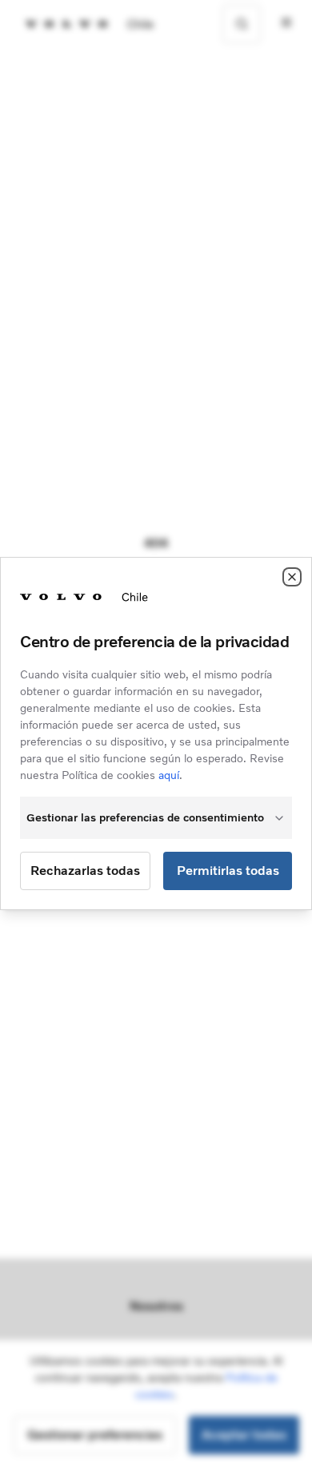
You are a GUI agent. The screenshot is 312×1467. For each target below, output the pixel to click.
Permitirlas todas (228, 870)
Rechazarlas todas (85, 870)
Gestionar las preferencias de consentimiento (145, 818)
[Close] (292, 576)
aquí (168, 775)
